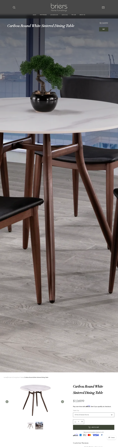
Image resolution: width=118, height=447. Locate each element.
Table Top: (76, 410)
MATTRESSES (43, 14)
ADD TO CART (95, 427)
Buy (104, 29)
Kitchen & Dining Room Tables (16, 377)
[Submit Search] (14, 7)
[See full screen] (35, 399)
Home (5, 377)
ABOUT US (82, 14)
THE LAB (73, 14)
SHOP (34, 14)
